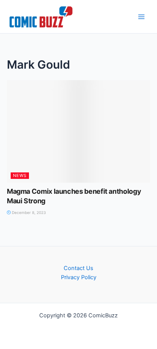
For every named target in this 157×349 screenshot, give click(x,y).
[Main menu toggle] (141, 17)
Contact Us (78, 268)
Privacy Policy (78, 277)
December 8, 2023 (28, 212)
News (20, 175)
